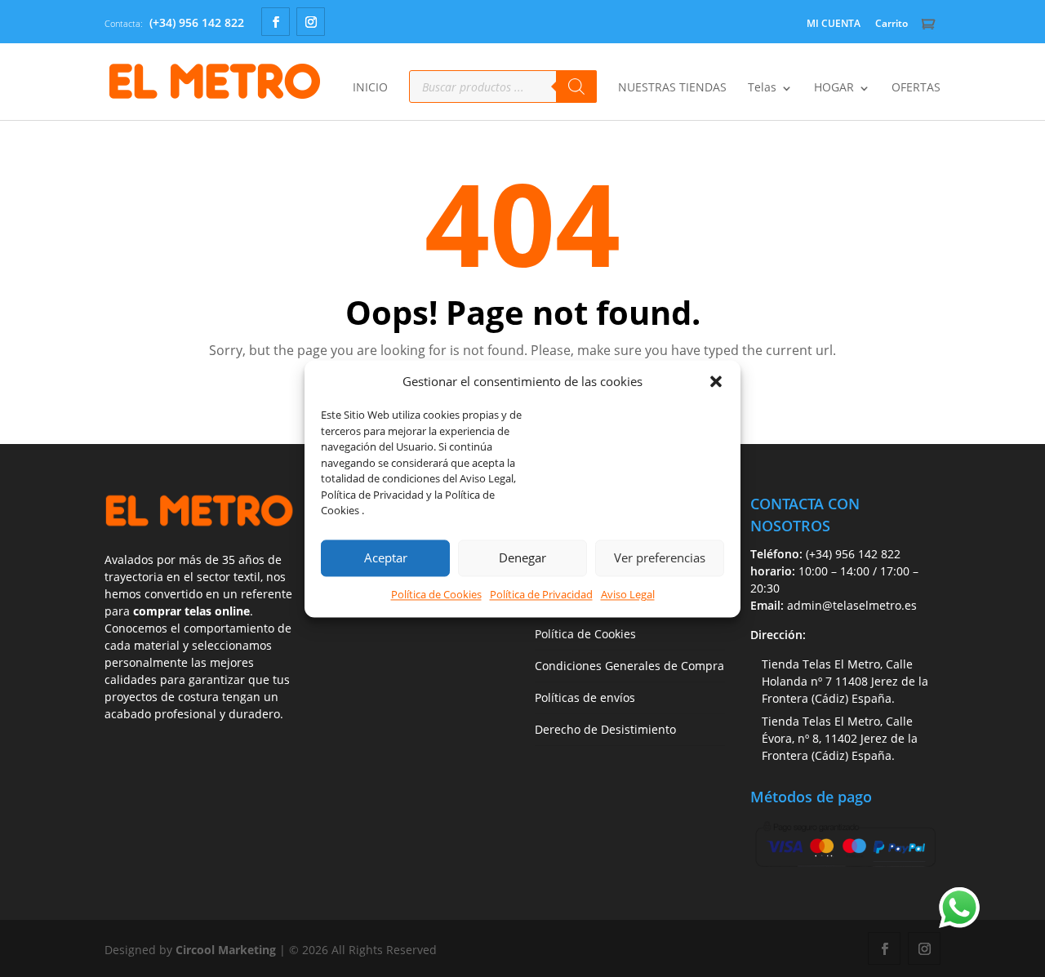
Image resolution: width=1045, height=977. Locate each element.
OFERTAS (916, 88)
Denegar (522, 558)
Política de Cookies (436, 594)
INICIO (370, 88)
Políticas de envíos (585, 697)
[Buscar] (576, 86)
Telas (762, 88)
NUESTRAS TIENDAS (672, 88)
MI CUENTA (833, 23)
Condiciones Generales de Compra (629, 665)
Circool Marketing (226, 949)
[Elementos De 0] (930, 24)
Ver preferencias (659, 558)
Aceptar (385, 558)
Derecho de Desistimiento (605, 729)
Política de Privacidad (541, 594)
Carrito (891, 23)
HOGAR (834, 88)
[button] (716, 382)
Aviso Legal (628, 594)
